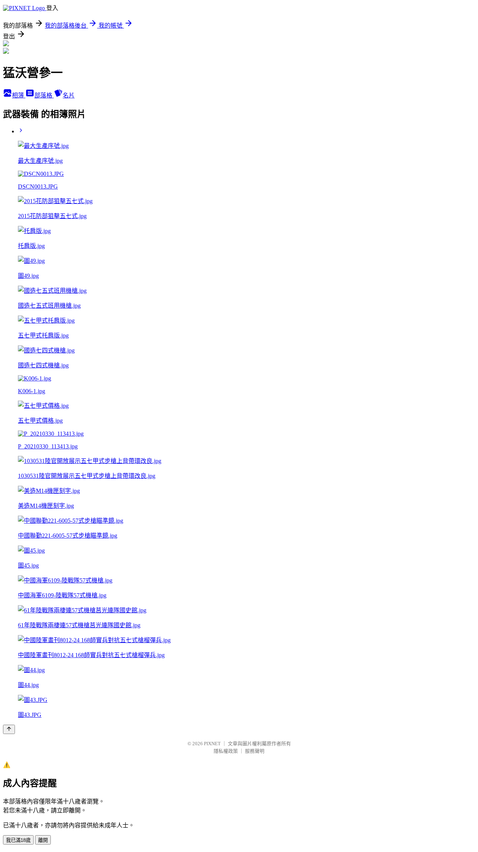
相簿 (18, 95)
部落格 (44, 95)
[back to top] (9, 729)
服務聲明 (254, 751)
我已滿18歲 (18, 840)
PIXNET (212, 743)
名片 (69, 95)
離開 (43, 840)
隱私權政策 (226, 751)
